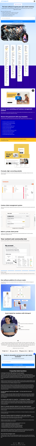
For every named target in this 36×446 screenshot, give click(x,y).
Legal (16, 418)
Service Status (23, 418)
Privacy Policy (19, 418)
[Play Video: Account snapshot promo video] (18, 98)
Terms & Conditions (13, 418)
